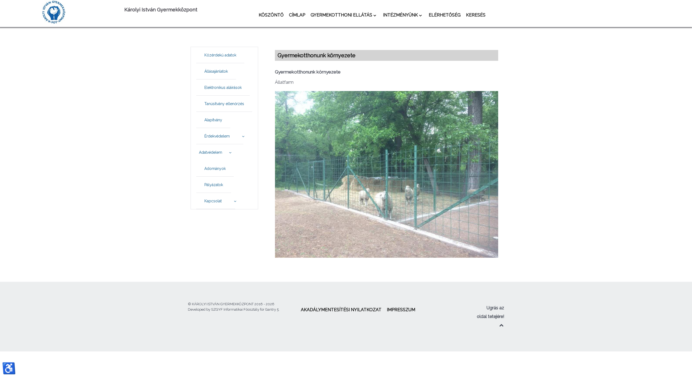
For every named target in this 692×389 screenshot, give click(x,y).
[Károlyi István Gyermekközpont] (80, 12)
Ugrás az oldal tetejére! (490, 312)
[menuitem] (271, 15)
